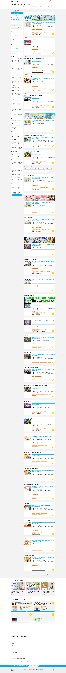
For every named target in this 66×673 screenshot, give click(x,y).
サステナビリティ (31, 669)
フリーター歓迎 (14, 94)
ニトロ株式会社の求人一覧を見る (36, 430)
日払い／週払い (13, 17)
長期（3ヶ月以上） (14, 63)
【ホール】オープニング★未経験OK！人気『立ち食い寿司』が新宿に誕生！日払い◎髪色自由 (43, 558)
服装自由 (13, 154)
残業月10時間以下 (20, 115)
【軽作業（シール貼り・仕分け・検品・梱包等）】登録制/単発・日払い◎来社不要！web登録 (43, 23)
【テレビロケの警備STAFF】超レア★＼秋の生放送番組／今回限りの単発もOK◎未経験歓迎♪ (43, 471)
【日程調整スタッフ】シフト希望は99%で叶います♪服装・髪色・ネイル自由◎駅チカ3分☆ (43, 437)
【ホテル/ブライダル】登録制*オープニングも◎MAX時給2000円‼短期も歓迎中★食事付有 (43, 245)
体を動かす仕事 (14, 112)
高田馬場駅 (37, 170)
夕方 (18, 134)
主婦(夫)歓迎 (19, 90)
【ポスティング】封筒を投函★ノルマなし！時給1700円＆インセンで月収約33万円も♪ (43, 370)
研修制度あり (20, 170)
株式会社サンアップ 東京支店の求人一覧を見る (38, 107)
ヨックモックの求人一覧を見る (35, 189)
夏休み (13, 68)
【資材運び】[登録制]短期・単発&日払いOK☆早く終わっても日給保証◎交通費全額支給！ (43, 506)
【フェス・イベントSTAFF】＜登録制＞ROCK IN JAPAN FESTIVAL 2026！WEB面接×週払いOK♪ (43, 41)
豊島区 (39, 168)
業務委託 (19, 104)
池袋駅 (33, 170)
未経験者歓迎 (14, 87)
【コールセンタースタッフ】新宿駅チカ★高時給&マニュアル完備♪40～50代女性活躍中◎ (43, 138)
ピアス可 (19, 154)
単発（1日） (13, 58)
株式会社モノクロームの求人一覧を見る (36, 53)
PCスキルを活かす (20, 185)
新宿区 (29, 168)
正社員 (19, 100)
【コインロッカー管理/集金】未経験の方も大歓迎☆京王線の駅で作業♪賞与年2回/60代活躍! (43, 355)
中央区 (36, 168)
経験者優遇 (13, 187)
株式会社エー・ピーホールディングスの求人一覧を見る (38, 570)
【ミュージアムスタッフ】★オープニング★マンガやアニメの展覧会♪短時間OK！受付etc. (43, 388)
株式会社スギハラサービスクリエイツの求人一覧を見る (38, 331)
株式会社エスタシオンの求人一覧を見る (36, 413)
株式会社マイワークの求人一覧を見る (36, 34)
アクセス (28, 669)
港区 (32, 168)
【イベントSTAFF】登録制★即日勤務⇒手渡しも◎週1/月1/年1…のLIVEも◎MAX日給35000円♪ (43, 404)
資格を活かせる (20, 188)
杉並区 (47, 168)
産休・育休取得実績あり (20, 180)
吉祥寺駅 (47, 170)
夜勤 (18, 17)
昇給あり (19, 174)
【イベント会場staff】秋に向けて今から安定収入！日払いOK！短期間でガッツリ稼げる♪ (43, 79)
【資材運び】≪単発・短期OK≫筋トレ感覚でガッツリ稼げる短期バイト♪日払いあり (43, 421)
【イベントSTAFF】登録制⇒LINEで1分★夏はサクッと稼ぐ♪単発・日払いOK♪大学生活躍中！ (43, 305)
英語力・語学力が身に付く (20, 163)
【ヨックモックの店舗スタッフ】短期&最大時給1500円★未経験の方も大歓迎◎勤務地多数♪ (43, 178)
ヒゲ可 (19, 156)
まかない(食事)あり (14, 171)
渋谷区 (25, 168)
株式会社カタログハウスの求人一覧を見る (37, 146)
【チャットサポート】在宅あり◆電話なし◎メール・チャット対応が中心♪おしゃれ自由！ (43, 220)
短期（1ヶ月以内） (18, 19)
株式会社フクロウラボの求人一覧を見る (36, 231)
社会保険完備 (14, 177)
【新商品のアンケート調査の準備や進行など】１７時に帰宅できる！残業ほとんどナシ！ (43, 487)
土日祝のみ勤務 (14, 123)
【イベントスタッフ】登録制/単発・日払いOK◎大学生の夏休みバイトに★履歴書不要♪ (43, 98)
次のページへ (45, 574)
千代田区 (43, 168)
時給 (13, 77)
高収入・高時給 (14, 82)
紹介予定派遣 (14, 104)
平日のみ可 (19, 122)
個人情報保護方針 (41, 669)
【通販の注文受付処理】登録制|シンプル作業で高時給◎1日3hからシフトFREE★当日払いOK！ (43, 61)
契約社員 (13, 103)
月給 (20, 77)
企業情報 (25, 669)
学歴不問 (13, 90)
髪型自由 (19, 153)
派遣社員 (12, 19)
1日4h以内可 (19, 109)
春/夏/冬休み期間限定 (20, 63)
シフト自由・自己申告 (14, 125)
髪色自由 (13, 153)
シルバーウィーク (14, 71)
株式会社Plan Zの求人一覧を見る (36, 163)
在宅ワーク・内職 (20, 112)
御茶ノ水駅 (42, 170)
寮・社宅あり (14, 174)
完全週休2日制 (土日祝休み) (14, 128)
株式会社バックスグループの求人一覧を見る (37, 273)
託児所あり (13, 179)
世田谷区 (29, 170)
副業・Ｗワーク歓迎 (20, 94)
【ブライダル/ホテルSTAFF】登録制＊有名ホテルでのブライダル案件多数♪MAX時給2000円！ (43, 203)
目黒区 (25, 170)
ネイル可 (13, 156)
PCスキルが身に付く (14, 165)
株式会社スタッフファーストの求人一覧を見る (37, 72)
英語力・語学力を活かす (14, 185)
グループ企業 (37, 669)
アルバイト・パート (14, 101)
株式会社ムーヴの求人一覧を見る (36, 314)
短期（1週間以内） (20, 58)
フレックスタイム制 (20, 125)
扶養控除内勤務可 (14, 110)
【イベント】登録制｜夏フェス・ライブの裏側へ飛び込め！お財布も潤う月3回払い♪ (43, 121)
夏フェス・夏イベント (20, 69)
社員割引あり (20, 176)
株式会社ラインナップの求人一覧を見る (36, 90)
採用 (34, 669)
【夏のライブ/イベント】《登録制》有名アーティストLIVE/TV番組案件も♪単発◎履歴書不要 (43, 455)
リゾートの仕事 (14, 115)
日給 (16, 77)
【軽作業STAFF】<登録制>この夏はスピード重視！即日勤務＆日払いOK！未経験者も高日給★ (43, 280)
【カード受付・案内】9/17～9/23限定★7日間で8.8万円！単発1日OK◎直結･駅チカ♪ (43, 262)
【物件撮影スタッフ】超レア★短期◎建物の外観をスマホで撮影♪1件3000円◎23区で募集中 (43, 338)
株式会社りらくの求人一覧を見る (36, 534)
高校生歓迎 (19, 87)
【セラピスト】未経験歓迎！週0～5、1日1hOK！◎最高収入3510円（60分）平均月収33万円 (43, 523)
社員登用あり (20, 177)
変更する (16, 35)
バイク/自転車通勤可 (14, 163)
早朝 (12, 133)
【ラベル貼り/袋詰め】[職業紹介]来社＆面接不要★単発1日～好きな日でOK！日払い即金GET (43, 541)
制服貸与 (13, 176)
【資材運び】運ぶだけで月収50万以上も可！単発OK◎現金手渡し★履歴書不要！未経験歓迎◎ (43, 154)
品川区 (51, 168)
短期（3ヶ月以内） (20, 61)
